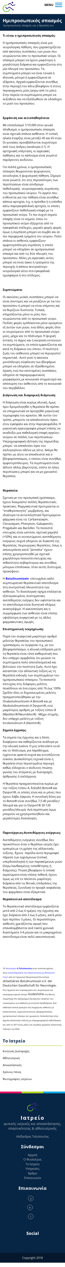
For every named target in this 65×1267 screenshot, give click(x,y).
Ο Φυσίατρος (32, 1159)
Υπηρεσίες (32, 1168)
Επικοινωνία (32, 1178)
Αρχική (32, 1155)
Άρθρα (32, 1173)
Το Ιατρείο (32, 1164)
